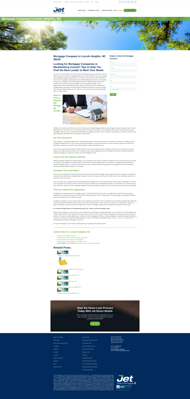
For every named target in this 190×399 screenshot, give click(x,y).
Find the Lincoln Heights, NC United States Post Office (72, 237)
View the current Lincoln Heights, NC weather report (71, 241)
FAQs (92, 1)
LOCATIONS (66, 1)
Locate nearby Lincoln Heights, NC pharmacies (70, 239)
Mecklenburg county (81, 243)
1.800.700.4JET (121, 218)
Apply (115, 10)
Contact (97, 1)
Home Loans (81, 10)
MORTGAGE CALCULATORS (77, 1)
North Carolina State (94, 243)
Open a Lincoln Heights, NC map (66, 235)
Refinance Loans (93, 10)
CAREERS (86, 1)
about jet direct (57, 1)
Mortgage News (107, 10)
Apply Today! (95, 323)
